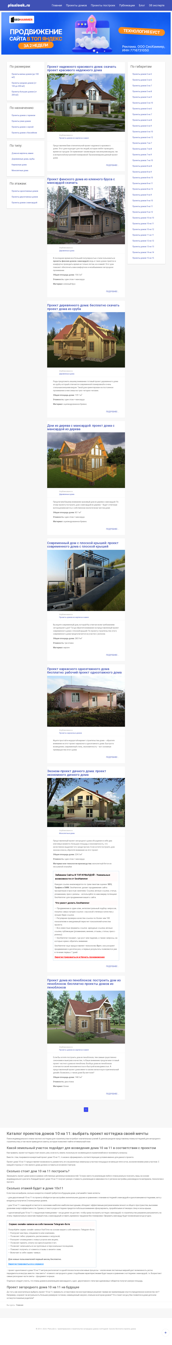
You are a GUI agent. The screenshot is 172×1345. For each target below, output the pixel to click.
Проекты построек (103, 5)
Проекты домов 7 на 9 (142, 155)
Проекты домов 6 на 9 (142, 126)
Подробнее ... (112, 165)
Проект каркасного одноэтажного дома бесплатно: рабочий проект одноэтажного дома (84, 670)
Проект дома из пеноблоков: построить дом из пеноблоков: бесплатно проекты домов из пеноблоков (84, 983)
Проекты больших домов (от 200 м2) (24, 93)
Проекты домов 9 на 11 (142, 206)
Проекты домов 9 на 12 (142, 212)
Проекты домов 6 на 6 (142, 109)
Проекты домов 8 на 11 (142, 183)
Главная (57, 5)
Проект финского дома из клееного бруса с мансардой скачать (81, 181)
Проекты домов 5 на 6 (142, 80)
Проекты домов (76, 5)
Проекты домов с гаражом (23, 115)
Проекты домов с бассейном (24, 133)
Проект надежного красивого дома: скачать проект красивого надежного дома (81, 68)
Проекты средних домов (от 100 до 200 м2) (24, 84)
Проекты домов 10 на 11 (143, 223)
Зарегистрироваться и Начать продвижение (80, 957)
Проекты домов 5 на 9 (142, 97)
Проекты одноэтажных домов (25, 191)
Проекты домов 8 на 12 (142, 189)
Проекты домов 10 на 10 (143, 218)
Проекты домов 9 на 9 (142, 195)
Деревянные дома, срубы (23, 159)
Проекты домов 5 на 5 (142, 74)
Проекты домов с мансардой (24, 203)
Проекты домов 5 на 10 (142, 103)
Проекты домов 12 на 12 (143, 241)
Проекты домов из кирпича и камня (74, 138)
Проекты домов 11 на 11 (143, 235)
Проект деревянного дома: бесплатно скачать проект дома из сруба (83, 307)
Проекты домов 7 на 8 (142, 149)
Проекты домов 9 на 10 (142, 200)
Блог (142, 5)
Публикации (127, 5)
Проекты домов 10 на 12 (143, 229)
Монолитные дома (67, 833)
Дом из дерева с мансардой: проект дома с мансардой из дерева (80, 427)
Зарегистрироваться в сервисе (26, 1264)
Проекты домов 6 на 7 (142, 114)
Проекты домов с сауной (22, 127)
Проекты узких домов (21, 121)
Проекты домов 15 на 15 (143, 258)
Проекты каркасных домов (70, 733)
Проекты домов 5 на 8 (142, 91)
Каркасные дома (19, 165)
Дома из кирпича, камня (22, 153)
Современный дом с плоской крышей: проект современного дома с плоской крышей (83, 544)
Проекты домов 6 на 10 (142, 132)
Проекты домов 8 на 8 (142, 166)
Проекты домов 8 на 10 (142, 178)
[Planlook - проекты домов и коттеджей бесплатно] (19, 5)
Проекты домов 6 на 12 (142, 137)
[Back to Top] (165, 1332)
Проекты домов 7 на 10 (142, 160)
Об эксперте (156, 5)
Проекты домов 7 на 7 (142, 143)
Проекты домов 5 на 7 (142, 86)
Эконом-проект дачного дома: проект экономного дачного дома (76, 772)
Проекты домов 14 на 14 (143, 252)
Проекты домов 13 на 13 (143, 246)
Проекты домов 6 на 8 (142, 120)
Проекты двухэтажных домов (25, 197)
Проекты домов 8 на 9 (142, 172)
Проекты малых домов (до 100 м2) (25, 75)
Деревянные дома (66, 251)
